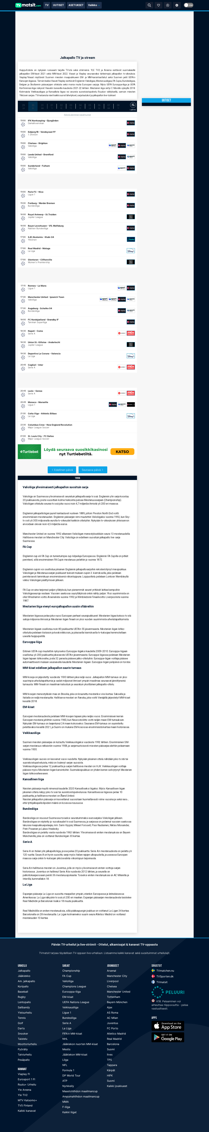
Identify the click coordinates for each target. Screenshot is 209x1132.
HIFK (110, 1075)
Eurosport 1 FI (26, 1079)
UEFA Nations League (75, 1002)
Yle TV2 (23, 1095)
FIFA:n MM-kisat (72, 1033)
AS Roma (112, 1012)
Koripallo (23, 986)
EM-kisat (67, 996)
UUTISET (58, 5)
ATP (64, 1080)
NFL (64, 1065)
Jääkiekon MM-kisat (74, 1054)
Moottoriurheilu (27, 1044)
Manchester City (117, 976)
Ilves (110, 1054)
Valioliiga (67, 981)
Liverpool (113, 981)
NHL (65, 1038)
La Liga (66, 1028)
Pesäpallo (24, 1059)
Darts (21, 1028)
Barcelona (113, 1044)
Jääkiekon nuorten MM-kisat (80, 1044)
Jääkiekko (24, 976)
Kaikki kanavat (27, 1110)
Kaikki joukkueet (117, 1086)
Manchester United (118, 991)
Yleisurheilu (25, 1012)
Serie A (66, 1023)
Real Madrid (114, 1038)
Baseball (23, 991)
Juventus (112, 1023)
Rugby (22, 996)
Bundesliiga (69, 1017)
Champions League (74, 986)
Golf (20, 1023)
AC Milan (112, 1017)
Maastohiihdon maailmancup (80, 1091)
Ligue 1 (66, 1012)
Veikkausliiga (70, 1007)
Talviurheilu (25, 1054)
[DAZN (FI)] (131, 216)
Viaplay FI (24, 1074)
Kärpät (111, 1070)
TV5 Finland (25, 1105)
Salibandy (24, 1007)
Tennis (22, 1017)
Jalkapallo (24, 970)
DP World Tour (71, 1075)
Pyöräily (23, 1049)
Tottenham (113, 996)
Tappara (112, 1065)
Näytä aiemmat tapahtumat (77, 114)
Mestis (66, 1049)
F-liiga (66, 1107)
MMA (65, 1101)
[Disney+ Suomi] (131, 250)
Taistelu (22, 1038)
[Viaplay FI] (131, 122)
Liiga (65, 1059)
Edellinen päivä (63, 469)
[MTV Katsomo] (131, 333)
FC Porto (112, 1028)
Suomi (111, 1049)
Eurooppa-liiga (71, 991)
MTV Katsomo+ (27, 1100)
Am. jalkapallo (26, 981)
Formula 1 (68, 1070)
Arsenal (111, 970)
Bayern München (117, 1002)
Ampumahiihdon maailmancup (80, 1096)
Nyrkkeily (68, 1086)
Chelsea (112, 986)
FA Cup (66, 976)
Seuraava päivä (91, 469)
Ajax (109, 1007)
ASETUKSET (76, 5)
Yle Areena (24, 1089)
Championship (71, 970)
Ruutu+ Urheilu (27, 1084)
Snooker (23, 1033)
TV (46, 5)
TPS (109, 1059)
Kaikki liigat (69, 1112)
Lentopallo (24, 1002)
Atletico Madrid (116, 1033)
